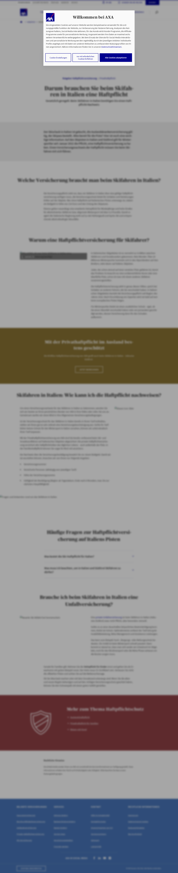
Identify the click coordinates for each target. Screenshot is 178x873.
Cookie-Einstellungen (58, 57)
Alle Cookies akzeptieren (116, 57)
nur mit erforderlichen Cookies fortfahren (85, 57)
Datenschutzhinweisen (111, 46)
